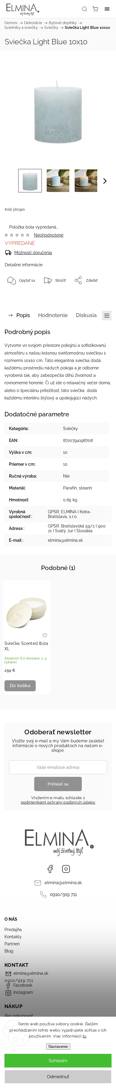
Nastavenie (58, 1046)
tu (85, 1036)
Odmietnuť (58, 1076)
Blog (8, 951)
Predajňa (13, 929)
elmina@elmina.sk (63, 882)
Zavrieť (97, 295)
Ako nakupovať (18, 1015)
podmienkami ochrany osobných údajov (58, 802)
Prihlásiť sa (58, 784)
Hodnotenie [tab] (53, 315)
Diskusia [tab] (86, 315)
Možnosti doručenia (33, 252)
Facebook (50, 869)
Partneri (12, 943)
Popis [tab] (23, 315)
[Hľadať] (84, 8)
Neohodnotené (48, 235)
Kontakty (13, 936)
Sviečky (70, 428)
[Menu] (107, 9)
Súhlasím (58, 1060)
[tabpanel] (26, 637)
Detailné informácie (24, 264)
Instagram (66, 869)
